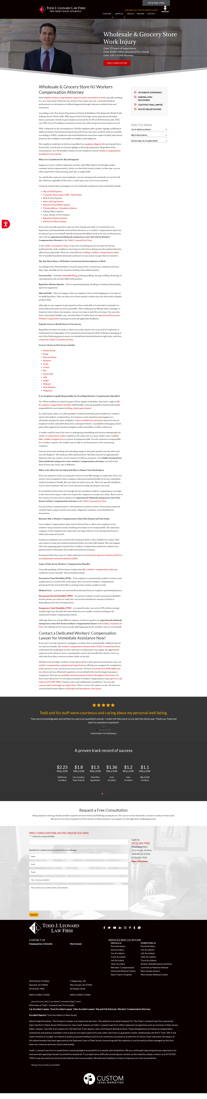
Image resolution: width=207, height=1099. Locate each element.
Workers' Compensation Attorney (134, 1009)
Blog (72, 1001)
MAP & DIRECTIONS (39, 994)
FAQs (47, 1001)
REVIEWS (140, 14)
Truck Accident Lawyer (61, 1009)
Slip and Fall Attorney (106, 1009)
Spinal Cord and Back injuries (56, 205)
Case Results (54, 1001)
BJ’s (44, 370)
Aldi (45, 377)
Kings (45, 354)
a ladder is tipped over (53, 439)
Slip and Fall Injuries (52, 191)
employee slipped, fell (95, 144)
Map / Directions (140, 861)
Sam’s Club (48, 374)
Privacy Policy (43, 1065)
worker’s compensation (49, 665)
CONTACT (151, 14)
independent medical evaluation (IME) (59, 558)
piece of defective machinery (90, 420)
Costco (46, 367)
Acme (45, 364)
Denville (71, 688)
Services (40, 1001)
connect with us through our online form (57, 685)
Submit (33, 914)
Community (64, 1001)
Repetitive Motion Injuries (55, 218)
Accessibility (55, 1065)
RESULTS (130, 14)
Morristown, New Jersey (90, 688)
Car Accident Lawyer (39, 1009)
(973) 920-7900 (156, 2)
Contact (78, 1001)
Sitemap (34, 1065)
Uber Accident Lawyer (84, 1009)
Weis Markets (49, 387)
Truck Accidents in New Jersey (62, 1015)
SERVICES (119, 14)
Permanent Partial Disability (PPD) (56, 596)
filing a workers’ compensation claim (102, 252)
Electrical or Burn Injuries (55, 221)
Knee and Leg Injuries (53, 201)
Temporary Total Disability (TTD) (55, 608)
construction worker (56, 436)
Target (46, 380)
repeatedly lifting (69, 275)
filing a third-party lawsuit (79, 408)
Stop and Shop (49, 357)
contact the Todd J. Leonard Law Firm (56, 339)
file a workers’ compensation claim (98, 569)
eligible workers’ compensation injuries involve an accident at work (74, 97)
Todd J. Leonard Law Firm (80, 240)
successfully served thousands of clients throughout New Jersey (86, 675)
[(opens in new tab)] (103, 1078)
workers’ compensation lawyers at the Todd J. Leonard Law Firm (91, 646)
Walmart (47, 384)
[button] (112, 17)
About (33, 1001)
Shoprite (47, 360)
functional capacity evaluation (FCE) (103, 555)
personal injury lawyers (75, 665)
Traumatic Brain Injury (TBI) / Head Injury (62, 195)
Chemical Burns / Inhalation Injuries (60, 208)
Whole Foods (49, 350)
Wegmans (47, 390)
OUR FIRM (107, 14)
